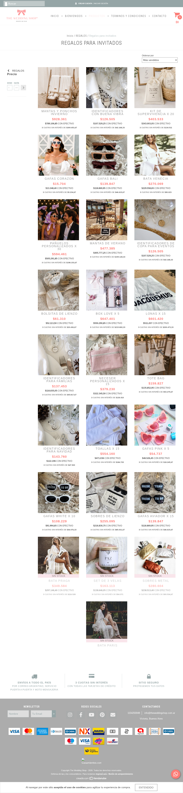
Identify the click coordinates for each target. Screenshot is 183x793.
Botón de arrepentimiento (121, 774)
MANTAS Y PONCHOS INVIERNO (59, 113)
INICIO (55, 16)
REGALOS (81, 35)
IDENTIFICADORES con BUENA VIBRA (108, 113)
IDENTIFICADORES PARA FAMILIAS (59, 380)
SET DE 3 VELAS (108, 580)
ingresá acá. (101, 774)
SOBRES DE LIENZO (108, 516)
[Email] (113, 715)
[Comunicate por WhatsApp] (175, 774)
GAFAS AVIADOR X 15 (156, 516)
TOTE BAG (156, 378)
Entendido (146, 787)
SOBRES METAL (156, 580)
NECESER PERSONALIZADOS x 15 (107, 381)
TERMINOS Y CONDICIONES (128, 16)
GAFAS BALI (108, 178)
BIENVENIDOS (73, 16)
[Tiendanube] (91, 779)
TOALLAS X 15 (108, 448)
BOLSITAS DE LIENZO (59, 313)
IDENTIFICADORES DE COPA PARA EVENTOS (156, 245)
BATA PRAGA (59, 580)
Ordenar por (148, 55)
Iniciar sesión (101, 3)
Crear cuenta (85, 3)
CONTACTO (159, 16)
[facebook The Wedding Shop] (81, 715)
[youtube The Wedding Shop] (91, 715)
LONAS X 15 (156, 313)
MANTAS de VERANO (107, 243)
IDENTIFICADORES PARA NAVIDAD (59, 450)
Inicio (70, 35)
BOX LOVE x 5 (108, 313)
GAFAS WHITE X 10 (59, 516)
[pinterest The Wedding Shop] (102, 715)
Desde (9, 83)
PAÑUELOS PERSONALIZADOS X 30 (59, 246)
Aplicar (23, 87)
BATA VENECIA (155, 178)
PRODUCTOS (96, 16)
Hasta (16, 83)
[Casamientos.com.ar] (91, 762)
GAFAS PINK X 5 (155, 448)
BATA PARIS (108, 645)
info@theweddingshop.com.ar (159, 713)
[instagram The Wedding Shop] (70, 715)
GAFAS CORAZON (59, 178)
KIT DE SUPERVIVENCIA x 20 (156, 113)
